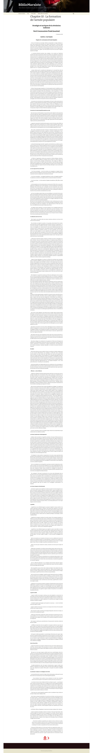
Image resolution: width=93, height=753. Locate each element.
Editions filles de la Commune (43, 13)
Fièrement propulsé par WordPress (46, 750)
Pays (28, 13)
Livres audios (33, 13)
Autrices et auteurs (22, 13)
